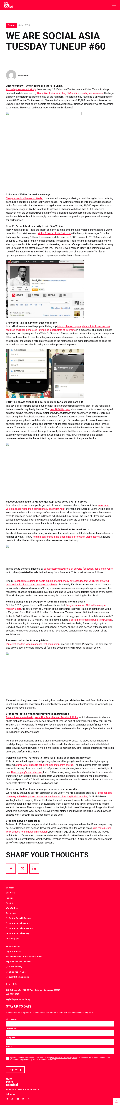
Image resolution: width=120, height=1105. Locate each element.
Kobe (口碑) (14, 938)
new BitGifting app (60, 409)
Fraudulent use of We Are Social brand (24, 956)
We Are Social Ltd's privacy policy (64, 1058)
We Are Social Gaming (19, 933)
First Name (11, 1019)
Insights (9, 898)
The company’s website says (27, 772)
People (9, 903)
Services (10, 888)
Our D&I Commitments (19, 977)
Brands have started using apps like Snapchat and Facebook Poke (42, 717)
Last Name (11, 1028)
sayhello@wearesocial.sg (18, 999)
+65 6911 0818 (12, 994)
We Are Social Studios (19, 923)
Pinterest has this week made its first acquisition (33, 644)
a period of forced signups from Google (90, 619)
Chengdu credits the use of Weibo (24, 198)
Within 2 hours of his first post (54, 233)
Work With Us (12, 908)
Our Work (10, 893)
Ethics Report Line (17, 972)
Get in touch (11, 913)
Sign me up (15, 1069)
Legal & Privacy (13, 951)
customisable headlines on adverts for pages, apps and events (78, 568)
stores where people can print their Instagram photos (44, 764)
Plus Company (15, 967)
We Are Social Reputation (20, 928)
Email (9, 1046)
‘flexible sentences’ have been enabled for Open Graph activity (66, 536)
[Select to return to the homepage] (8, 5)
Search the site (13, 946)
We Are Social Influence (20, 918)
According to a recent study (21, 89)
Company (10, 1037)
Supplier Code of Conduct (18, 962)
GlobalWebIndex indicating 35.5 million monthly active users (70, 93)
